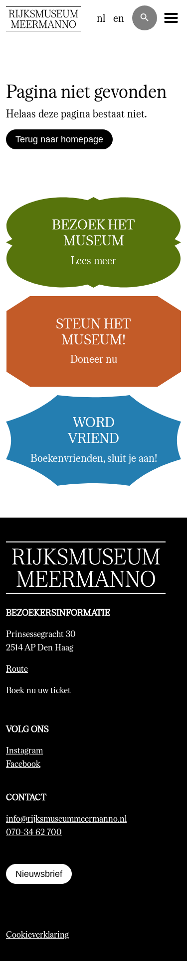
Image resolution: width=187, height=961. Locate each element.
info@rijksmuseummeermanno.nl (66, 818)
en (118, 17)
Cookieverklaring (37, 934)
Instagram (24, 750)
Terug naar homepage (59, 139)
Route (17, 668)
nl (101, 17)
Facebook (23, 763)
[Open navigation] (171, 18)
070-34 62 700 (34, 831)
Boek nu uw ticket (38, 689)
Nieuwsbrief (38, 874)
